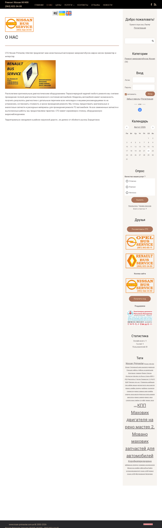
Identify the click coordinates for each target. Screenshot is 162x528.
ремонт (151, 471)
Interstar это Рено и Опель (141, 376)
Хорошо (132, 187)
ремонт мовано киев (141, 391)
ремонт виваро (139, 397)
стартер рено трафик (132, 400)
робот (143, 400)
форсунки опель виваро (147, 394)
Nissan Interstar (149, 364)
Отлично (132, 181)
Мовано (140, 434)
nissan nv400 (144, 471)
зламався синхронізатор (147, 465)
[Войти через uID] (140, 110)
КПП (141, 405)
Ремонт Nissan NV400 (16, 2)
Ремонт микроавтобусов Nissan (140, 58)
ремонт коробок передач (133, 388)
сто (141, 400)
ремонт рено (148, 397)
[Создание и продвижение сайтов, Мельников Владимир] (140, 325)
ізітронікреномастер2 (133, 471)
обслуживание (140, 474)
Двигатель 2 (132, 379)
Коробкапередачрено (140, 461)
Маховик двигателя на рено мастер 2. (140, 419)
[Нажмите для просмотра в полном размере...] (30, 88)
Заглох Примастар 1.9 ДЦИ (145, 379)
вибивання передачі (131, 465)
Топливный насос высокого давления (142, 367)
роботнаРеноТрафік (146, 468)
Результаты (133, 206)
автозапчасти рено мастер (146, 385)
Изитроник (131, 373)
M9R (151, 376)
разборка (144, 388)
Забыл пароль (133, 99)
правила (138, 373)
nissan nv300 (131, 474)
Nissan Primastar (135, 363)
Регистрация (140, 28)
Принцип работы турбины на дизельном (140, 370)
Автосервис (149, 474)
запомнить (131, 94)
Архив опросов (145, 206)
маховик (140, 441)
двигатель (130, 397)
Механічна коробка (133, 468)
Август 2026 (140, 127)
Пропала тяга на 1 (134, 382)
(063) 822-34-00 (13, 6)
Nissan (127, 367)
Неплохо (132, 193)
